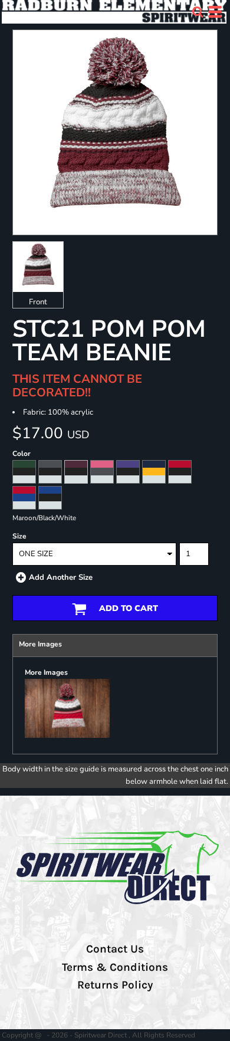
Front (38, 302)
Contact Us (115, 949)
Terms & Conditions (115, 967)
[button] (197, 12)
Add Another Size (61, 577)
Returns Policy (115, 984)
